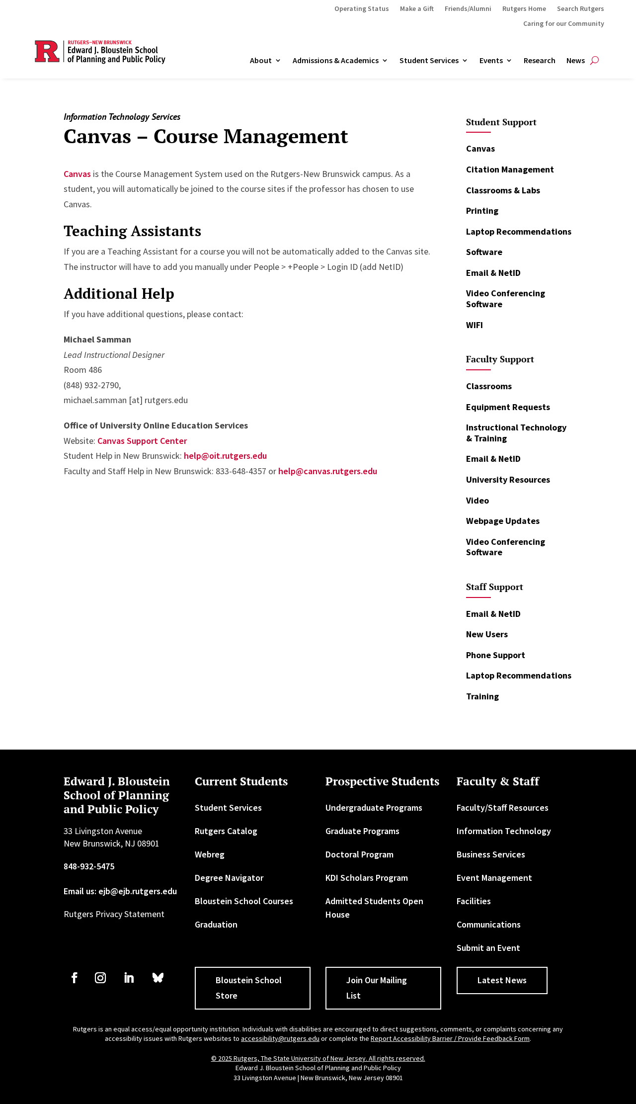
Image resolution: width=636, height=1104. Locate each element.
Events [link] (491, 60)
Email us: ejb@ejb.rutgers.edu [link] (120, 891)
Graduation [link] (216, 924)
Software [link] (484, 251)
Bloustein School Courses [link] (244, 901)
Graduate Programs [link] (362, 831)
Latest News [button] (502, 980)
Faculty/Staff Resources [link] (503, 807)
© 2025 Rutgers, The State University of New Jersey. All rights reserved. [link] (318, 1058)
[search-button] (594, 60)
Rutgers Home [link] (524, 9)
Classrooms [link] (489, 386)
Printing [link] (482, 210)
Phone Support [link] (495, 655)
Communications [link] (489, 924)
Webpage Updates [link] (503, 520)
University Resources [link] (508, 479)
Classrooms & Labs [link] (503, 190)
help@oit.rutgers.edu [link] (225, 455)
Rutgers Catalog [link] (226, 831)
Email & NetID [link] (493, 272)
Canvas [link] (77, 173)
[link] (74, 978)
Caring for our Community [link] (563, 24)
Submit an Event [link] (488, 947)
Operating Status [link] (361, 9)
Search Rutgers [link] (580, 9)
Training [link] (482, 696)
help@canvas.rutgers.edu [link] (327, 471)
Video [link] (477, 500)
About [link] (261, 60)
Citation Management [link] (510, 169)
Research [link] (540, 60)
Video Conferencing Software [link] (505, 298)
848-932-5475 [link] (89, 866)
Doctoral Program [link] (359, 854)
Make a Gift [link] (417, 9)
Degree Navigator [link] (229, 877)
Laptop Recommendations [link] (518, 231)
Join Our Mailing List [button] (376, 987)
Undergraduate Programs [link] (373, 807)
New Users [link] (487, 634)
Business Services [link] (491, 854)
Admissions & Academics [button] (336, 60)
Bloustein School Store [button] (249, 987)
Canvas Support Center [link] (142, 440)
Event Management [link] (494, 877)
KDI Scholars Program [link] (366, 877)
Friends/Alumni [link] (468, 9)
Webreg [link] (210, 854)
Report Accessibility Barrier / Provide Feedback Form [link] (450, 1038)
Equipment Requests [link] (508, 407)
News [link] (575, 60)
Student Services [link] (429, 60)
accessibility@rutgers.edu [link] (280, 1038)
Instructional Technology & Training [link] (516, 433)
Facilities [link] (474, 901)
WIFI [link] (474, 325)
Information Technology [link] (504, 831)
